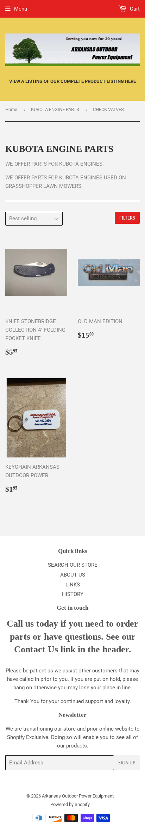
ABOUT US (72, 575)
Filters (127, 218)
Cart (134, 9)
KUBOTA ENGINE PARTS (55, 109)
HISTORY (72, 594)
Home (11, 109)
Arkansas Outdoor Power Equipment (78, 796)
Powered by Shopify (70, 804)
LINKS (72, 584)
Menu (20, 9)
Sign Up (126, 762)
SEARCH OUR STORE (72, 565)
